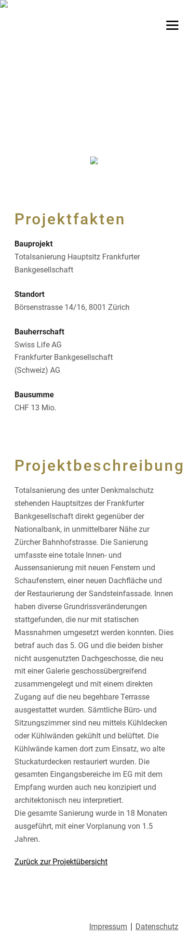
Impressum (108, 926)
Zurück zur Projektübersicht (60, 861)
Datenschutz (156, 926)
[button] (14, 72)
